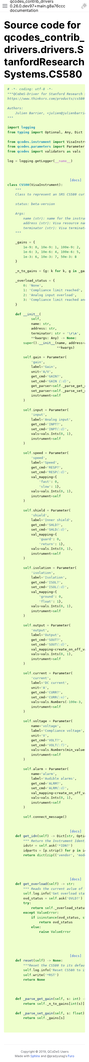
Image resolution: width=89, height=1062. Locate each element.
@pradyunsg (56, 1056)
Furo (71, 1056)
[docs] (76, 180)
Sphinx (35, 1056)
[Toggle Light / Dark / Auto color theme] (84, 6)
